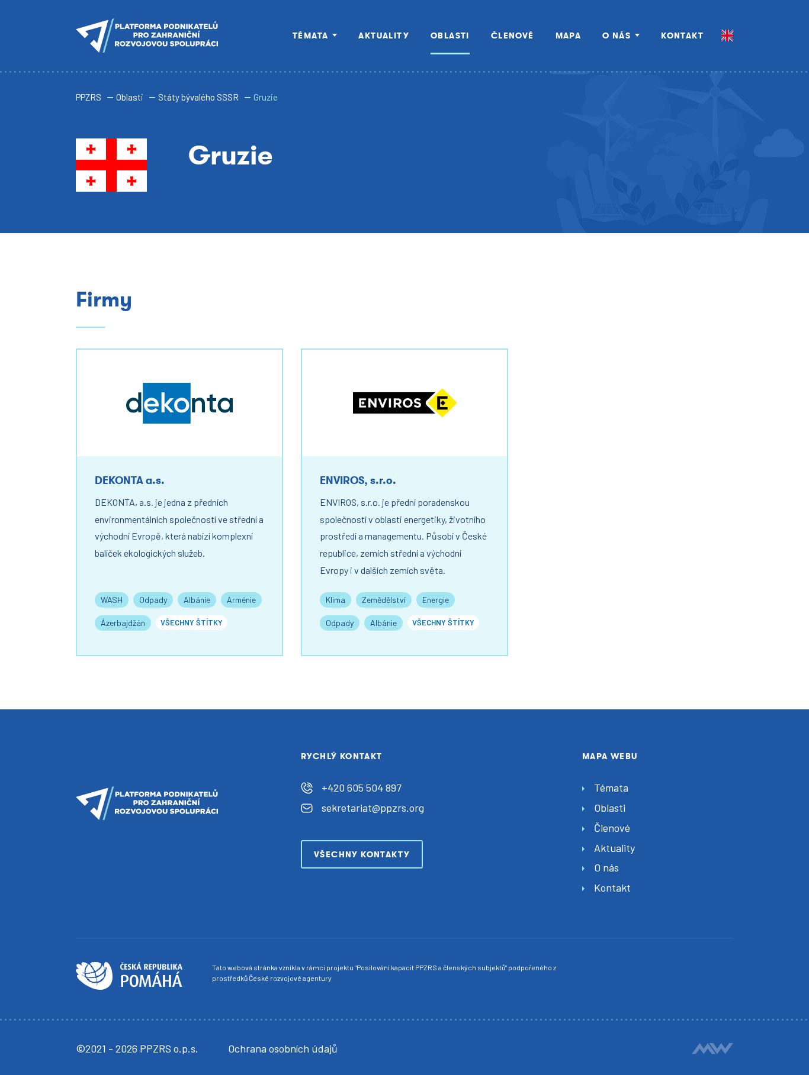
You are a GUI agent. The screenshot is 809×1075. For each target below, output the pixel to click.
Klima (335, 600)
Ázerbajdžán (123, 623)
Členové (512, 35)
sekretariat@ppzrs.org (373, 807)
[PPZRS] (147, 35)
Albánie (197, 600)
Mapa (569, 35)
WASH (112, 600)
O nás (616, 35)
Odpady (153, 600)
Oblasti (450, 35)
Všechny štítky (191, 622)
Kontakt (682, 35)
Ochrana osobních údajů (283, 1048)
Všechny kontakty (362, 854)
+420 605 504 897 (362, 787)
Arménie (241, 600)
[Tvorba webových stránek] (712, 1048)
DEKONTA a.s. (130, 480)
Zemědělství (384, 600)
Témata (310, 35)
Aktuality (383, 35)
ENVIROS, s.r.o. (358, 480)
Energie (435, 600)
